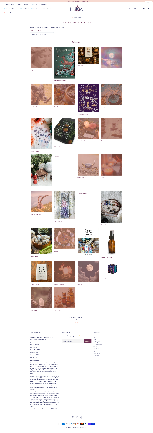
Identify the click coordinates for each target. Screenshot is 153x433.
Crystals (56, 251)
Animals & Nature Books (60, 80)
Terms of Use (96, 353)
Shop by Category (9, 4)
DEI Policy (95, 351)
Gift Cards (95, 346)
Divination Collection (59, 284)
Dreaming (79, 284)
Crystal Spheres (34, 256)
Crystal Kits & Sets (105, 224)
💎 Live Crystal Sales (10, 8)
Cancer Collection (81, 177)
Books (102, 140)
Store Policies (96, 350)
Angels (32, 70)
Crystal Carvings (58, 221)
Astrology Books (35, 151)
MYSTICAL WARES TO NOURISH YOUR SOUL (76, 1)
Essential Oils (57, 310)
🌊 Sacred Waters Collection (40, 4)
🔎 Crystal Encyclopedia (38, 8)
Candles (103, 177)
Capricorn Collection (36, 214)
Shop (94, 339)
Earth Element (34, 310)
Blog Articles (96, 341)
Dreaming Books (105, 278)
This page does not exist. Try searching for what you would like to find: (47, 27)
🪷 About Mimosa (9, 13)
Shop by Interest (23, 4)
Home (72, 17)
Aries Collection (34, 106)
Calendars (56, 156)
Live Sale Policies (97, 344)
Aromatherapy (57, 106)
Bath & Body (57, 146)
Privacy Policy (96, 355)
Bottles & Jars (34, 188)
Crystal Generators (82, 193)
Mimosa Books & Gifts (81, 427)
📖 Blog (49, 8)
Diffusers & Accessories (106, 257)
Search (95, 337)
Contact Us (96, 348)
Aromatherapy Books (82, 114)
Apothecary (80, 65)
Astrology (103, 106)
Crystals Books (81, 258)
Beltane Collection (81, 140)
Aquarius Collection (105, 70)
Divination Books (35, 284)
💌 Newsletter (24, 8)
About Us (95, 342)
